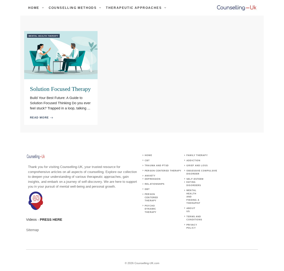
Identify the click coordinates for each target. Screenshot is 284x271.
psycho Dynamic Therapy (150, 209)
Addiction (193, 160)
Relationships (154, 184)
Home (33, 7)
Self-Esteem (194, 179)
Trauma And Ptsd (157, 165)
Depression (153, 179)
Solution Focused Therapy (60, 89)
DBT (147, 189)
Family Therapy (196, 155)
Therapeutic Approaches (134, 7)
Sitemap (32, 230)
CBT (147, 160)
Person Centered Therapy (163, 170)
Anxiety (150, 176)
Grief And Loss (196, 165)
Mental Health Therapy (43, 36)
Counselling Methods (73, 7)
